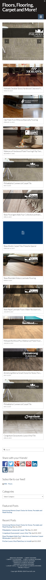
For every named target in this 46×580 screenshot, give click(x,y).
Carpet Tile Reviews (14, 559)
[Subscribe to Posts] (3, 484)
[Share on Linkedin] (34, 463)
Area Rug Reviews (16, 558)
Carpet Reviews (30, 558)
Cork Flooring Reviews (32, 559)
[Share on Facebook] (5, 463)
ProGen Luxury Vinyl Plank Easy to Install (16, 541)
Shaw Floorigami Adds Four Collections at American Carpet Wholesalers (22, 537)
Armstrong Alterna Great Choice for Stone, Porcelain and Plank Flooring (22, 511)
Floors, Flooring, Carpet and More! (19, 7)
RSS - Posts (8, 484)
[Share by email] (11, 469)
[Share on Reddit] (22, 463)
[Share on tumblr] (5, 469)
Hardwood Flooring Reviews (24, 561)
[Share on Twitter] (11, 463)
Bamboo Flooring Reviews (24, 562)
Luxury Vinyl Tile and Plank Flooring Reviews (23, 566)
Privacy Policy (23, 567)
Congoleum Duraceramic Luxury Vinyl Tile (16, 533)
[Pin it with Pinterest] (28, 463)
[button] (41, 16)
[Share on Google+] (17, 463)
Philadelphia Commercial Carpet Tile (14, 530)
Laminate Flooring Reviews (24, 564)
